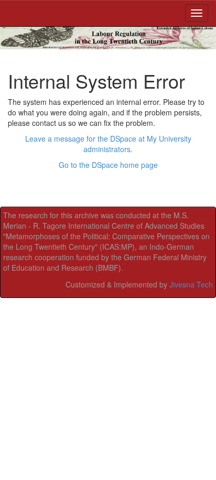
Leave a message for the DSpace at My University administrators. (108, 143)
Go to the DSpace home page (108, 164)
